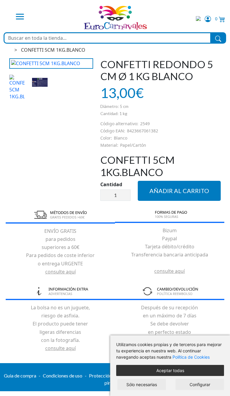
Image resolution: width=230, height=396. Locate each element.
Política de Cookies (191, 357)
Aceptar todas (170, 370)
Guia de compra (20, 375)
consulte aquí (60, 271)
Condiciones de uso (62, 375)
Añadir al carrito (179, 190)
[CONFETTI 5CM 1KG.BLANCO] (51, 63)
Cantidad (111, 184)
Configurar (200, 384)
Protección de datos (109, 375)
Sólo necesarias (141, 384)
